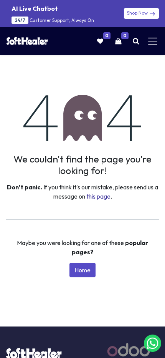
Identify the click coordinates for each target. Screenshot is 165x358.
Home (82, 270)
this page (98, 196)
